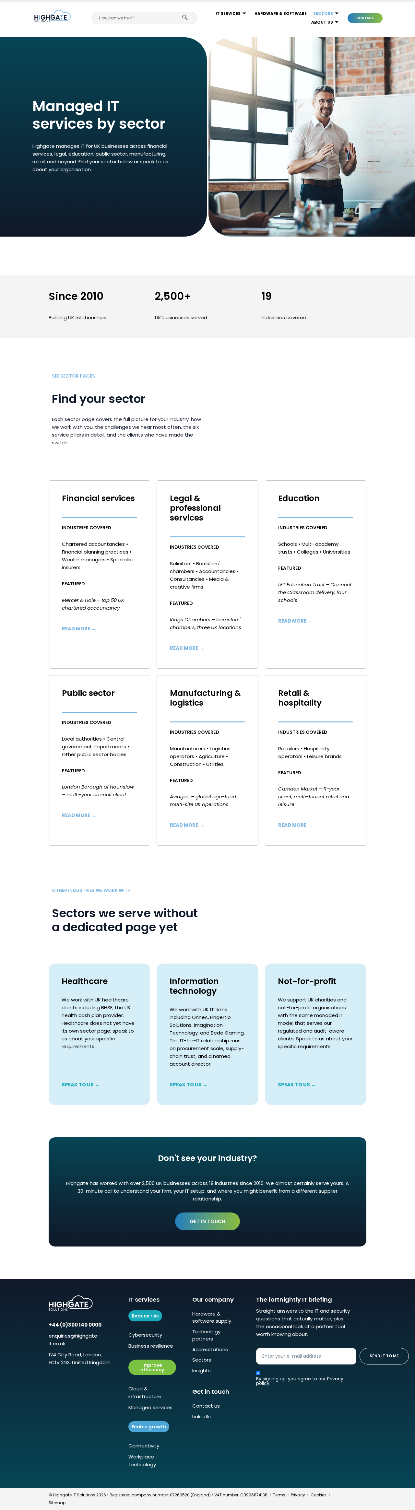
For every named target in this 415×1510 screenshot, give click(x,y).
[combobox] (134, 18)
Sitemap (57, 1502)
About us (322, 22)
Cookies (318, 1495)
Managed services (150, 1407)
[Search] (186, 18)
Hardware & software (281, 13)
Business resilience (150, 1345)
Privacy (298, 1495)
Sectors (323, 13)
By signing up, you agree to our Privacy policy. (299, 1381)
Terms (279, 1495)
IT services (228, 13)
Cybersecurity (145, 1334)
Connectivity (143, 1445)
